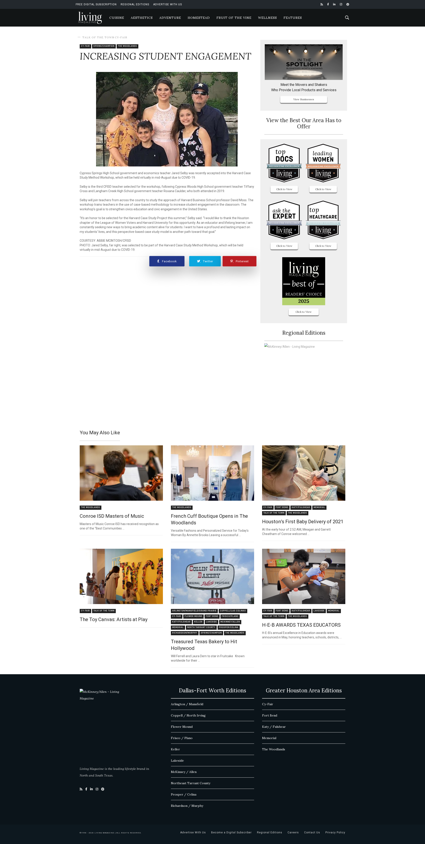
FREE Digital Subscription (96, 4)
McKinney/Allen (230, 622)
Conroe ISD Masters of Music (112, 516)
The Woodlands (127, 46)
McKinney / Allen (184, 772)
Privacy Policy (335, 832)
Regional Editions (135, 4)
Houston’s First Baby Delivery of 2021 (302, 521)
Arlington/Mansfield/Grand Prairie (194, 611)
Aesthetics (142, 18)
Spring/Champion (103, 46)
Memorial (319, 507)
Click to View (284, 189)
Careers (293, 832)
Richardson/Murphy (184, 633)
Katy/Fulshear (301, 507)
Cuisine (116, 18)
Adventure (170, 18)
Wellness (267, 18)
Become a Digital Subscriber (231, 832)
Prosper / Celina (183, 794)
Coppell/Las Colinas (233, 611)
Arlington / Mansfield (187, 704)
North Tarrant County (201, 627)
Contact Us (312, 832)
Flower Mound (193, 616)
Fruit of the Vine (233, 18)
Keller (198, 622)
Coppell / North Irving (188, 715)
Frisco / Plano (182, 738)
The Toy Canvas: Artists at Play (113, 619)
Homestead (199, 18)
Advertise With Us (167, 4)
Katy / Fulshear (274, 727)
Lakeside (211, 622)
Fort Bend (282, 507)
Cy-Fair (121, 37)
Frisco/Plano (230, 616)
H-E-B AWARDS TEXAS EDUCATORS (301, 625)
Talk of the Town (98, 37)
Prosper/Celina (228, 627)
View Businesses (303, 99)
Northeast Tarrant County (190, 783)
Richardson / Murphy (187, 806)
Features (293, 18)
